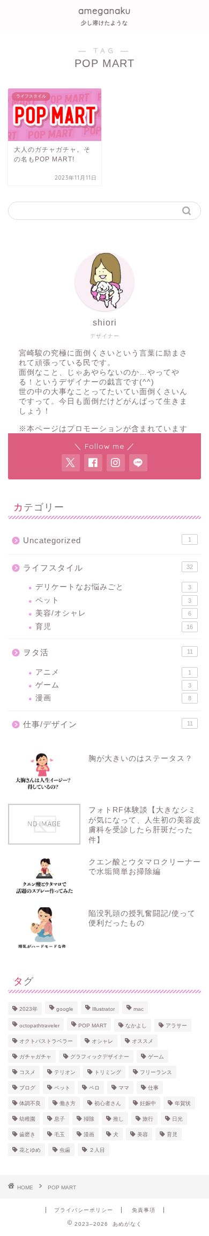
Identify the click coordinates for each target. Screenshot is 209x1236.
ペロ (94, 1088)
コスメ (27, 1072)
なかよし (136, 1025)
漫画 (113, 698)
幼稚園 (27, 1119)
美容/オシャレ (113, 613)
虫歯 (64, 1150)
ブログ (27, 1088)
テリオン (65, 1072)
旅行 (148, 1119)
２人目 (97, 1150)
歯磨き (27, 1134)
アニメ (113, 672)
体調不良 (30, 1103)
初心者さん (107, 1103)
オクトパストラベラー (46, 1041)
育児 (114, 627)
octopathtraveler (39, 1025)
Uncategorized (107, 540)
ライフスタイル (108, 567)
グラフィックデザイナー (99, 1057)
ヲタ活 (108, 652)
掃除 (89, 1119)
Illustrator (103, 1009)
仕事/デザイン (108, 724)
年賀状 (183, 1103)
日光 (177, 1119)
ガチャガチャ (35, 1057)
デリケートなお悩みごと (113, 587)
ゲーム (113, 685)
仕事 (153, 1088)
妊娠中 (148, 1103)
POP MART (92, 1025)
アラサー (176, 1025)
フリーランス (156, 1072)
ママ (123, 1088)
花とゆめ (30, 1150)
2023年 (28, 1009)
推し (118, 1119)
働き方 (67, 1103)
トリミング (107, 1072)
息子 (59, 1119)
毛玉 (59, 1134)
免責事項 (143, 1210)
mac (138, 1009)
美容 (142, 1134)
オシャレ (102, 1041)
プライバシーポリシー (83, 1210)
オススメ (142, 1041)
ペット (113, 600)
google (64, 1009)
